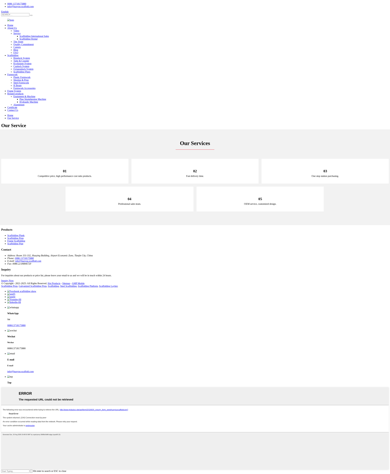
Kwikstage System (22, 63)
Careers (17, 47)
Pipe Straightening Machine (33, 99)
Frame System (14, 91)
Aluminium (18, 104)
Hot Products (54, 283)
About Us (12, 28)
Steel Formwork (21, 82)
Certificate (12, 107)
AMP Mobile (78, 283)
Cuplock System (21, 66)
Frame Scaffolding (16, 241)
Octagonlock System (23, 69)
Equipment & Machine (24, 96)
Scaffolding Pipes (21, 71)
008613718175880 (16, 325)
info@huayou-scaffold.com (20, 6)
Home (10, 25)
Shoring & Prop (21, 80)
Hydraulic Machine (29, 102)
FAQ (15, 52)
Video (16, 30)
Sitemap (66, 283)
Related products (15, 93)
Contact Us (12, 110)
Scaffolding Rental (28, 39)
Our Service (13, 118)
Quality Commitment (23, 44)
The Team (18, 41)
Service (17, 33)
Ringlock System (21, 58)
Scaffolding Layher (108, 286)
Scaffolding (12, 55)
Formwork (12, 74)
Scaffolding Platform (88, 286)
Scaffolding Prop (15, 238)
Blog (15, 50)
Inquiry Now (7, 280)
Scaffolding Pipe (15, 243)
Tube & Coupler (21, 61)
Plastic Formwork (21, 77)
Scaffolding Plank (16, 235)
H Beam (17, 85)
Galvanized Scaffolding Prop (33, 286)
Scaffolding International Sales (34, 36)
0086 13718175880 (16, 3)
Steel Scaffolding (68, 286)
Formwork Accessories (24, 88)
